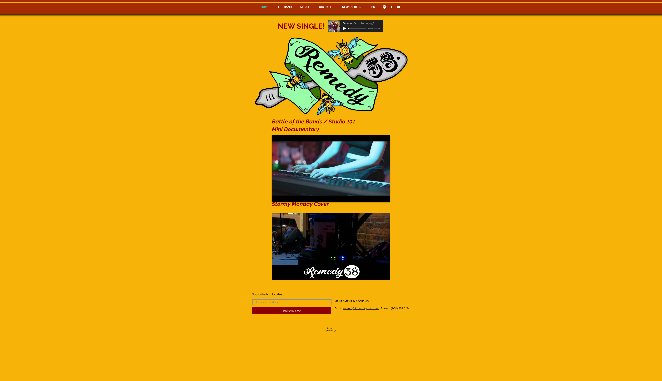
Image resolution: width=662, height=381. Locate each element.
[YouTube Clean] (398, 7)
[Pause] (276, 197)
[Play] (344, 28)
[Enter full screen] (385, 197)
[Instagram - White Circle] (384, 7)
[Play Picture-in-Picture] (379, 197)
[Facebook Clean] (391, 7)
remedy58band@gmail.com (361, 308)
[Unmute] (282, 197)
